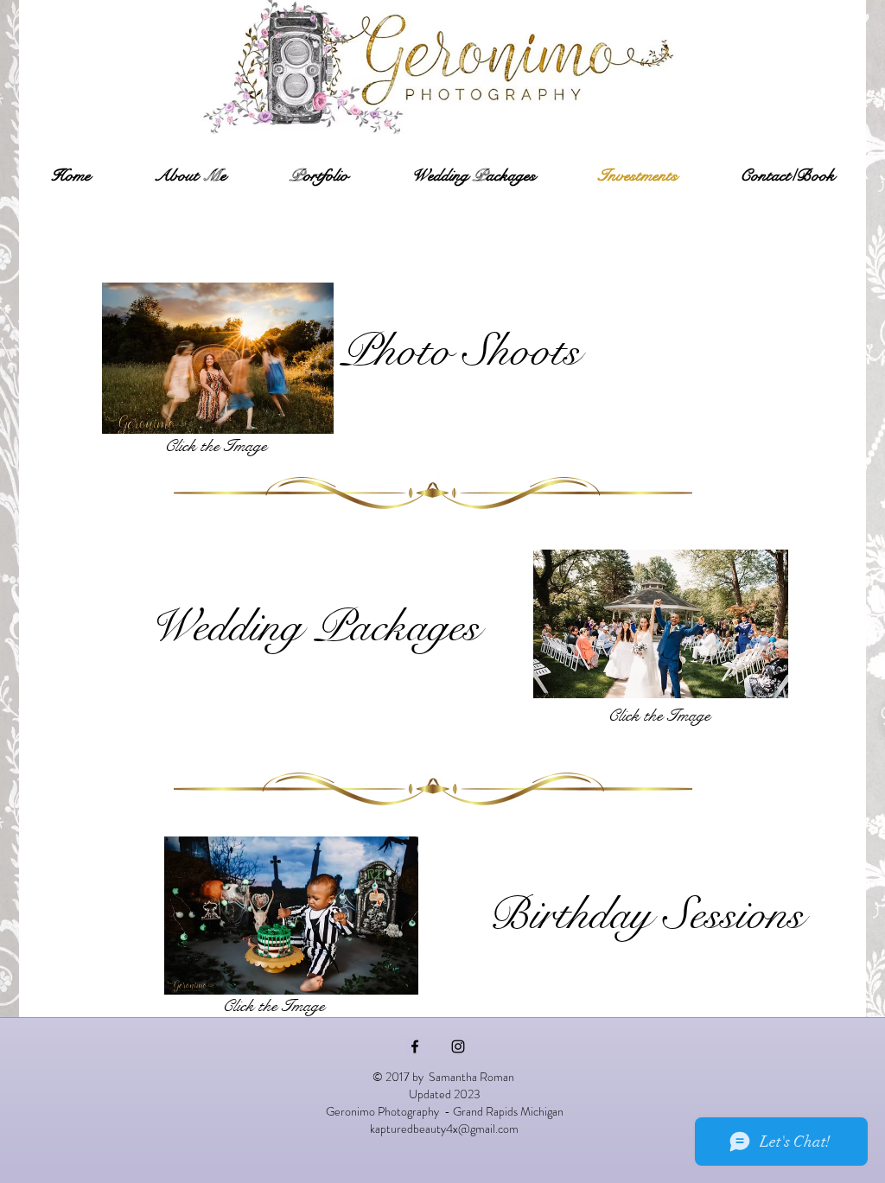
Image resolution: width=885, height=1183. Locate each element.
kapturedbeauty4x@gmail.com (444, 1128)
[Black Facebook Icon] (414, 1046)
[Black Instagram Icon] (458, 1046)
